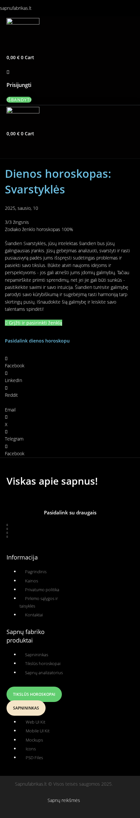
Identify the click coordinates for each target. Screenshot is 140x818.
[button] (37, 47)
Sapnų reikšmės (64, 800)
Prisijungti (19, 85)
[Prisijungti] (8, 72)
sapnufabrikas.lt (16, 8)
